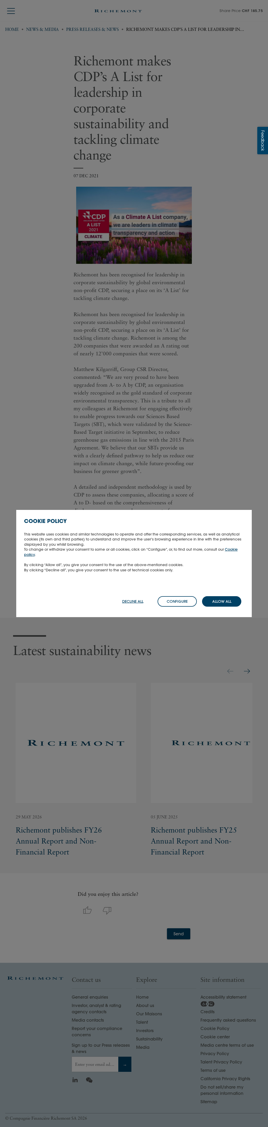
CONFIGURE (177, 601)
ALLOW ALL (221, 601)
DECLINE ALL (132, 601)
